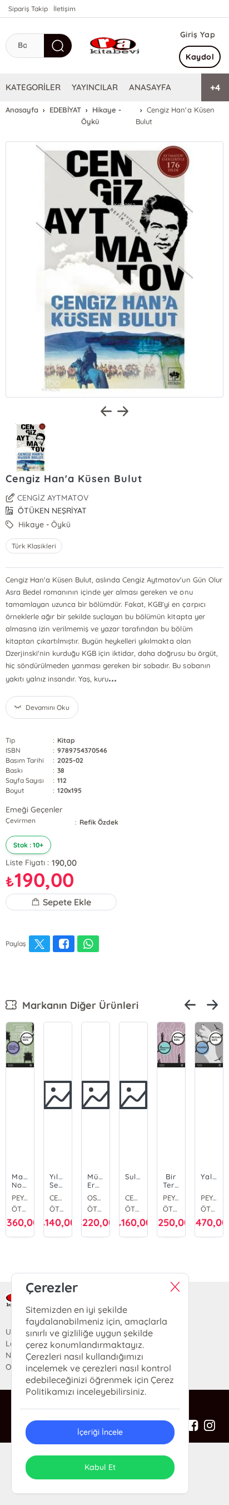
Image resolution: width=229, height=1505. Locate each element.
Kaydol (200, 57)
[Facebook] (193, 1426)
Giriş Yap (198, 35)
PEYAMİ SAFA (20, 1197)
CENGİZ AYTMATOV (52, 497)
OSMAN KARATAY (95, 1197)
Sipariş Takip (28, 8)
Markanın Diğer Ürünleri (77, 1005)
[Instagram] (209, 1426)
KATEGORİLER (33, 87)
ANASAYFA (150, 87)
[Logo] (114, 45)
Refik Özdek (98, 822)
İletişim (64, 8)
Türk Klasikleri (34, 546)
